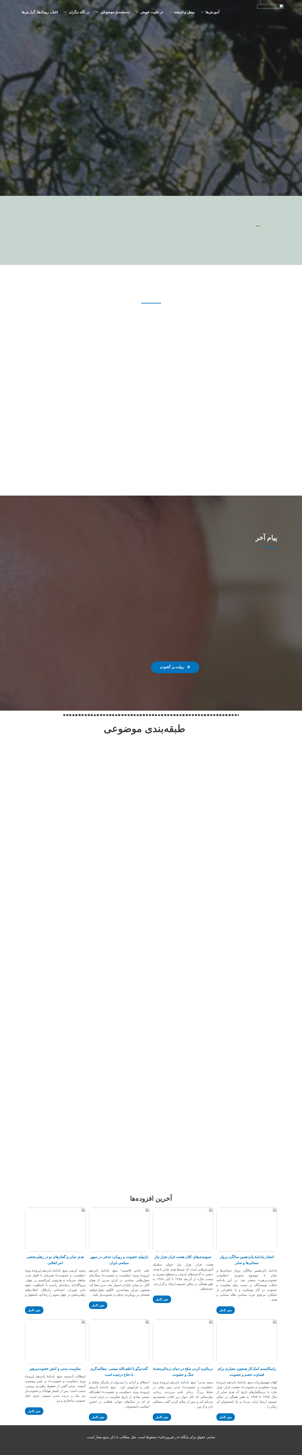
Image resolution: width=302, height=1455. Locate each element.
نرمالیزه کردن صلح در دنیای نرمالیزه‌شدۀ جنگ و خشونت (183, 1371)
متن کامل (225, 1310)
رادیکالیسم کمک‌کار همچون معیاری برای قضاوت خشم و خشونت (247, 1371)
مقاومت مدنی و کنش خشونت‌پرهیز (55, 1369)
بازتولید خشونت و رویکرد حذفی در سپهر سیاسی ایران (119, 1260)
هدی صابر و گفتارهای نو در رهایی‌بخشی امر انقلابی (55, 1260)
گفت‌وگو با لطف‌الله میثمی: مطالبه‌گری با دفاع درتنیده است (119, 1371)
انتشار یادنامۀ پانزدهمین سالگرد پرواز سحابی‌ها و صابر (247, 1260)
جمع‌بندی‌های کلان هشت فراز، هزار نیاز (183, 1257)
